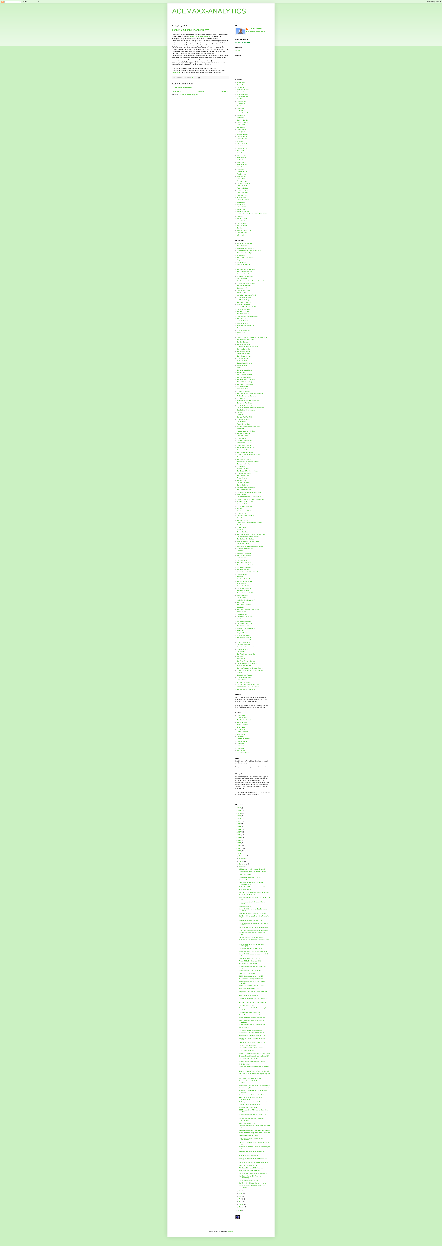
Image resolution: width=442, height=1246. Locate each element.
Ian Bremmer (241, 115)
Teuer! (239, 328)
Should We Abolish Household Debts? (249, 400)
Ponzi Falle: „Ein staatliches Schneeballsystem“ (253, 930)
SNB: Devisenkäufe (245, 906)
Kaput (239, 267)
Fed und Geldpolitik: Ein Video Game (250, 1030)
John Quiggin (241, 132)
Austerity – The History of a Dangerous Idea (250, 499)
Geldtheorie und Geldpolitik (245, 248)
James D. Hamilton (243, 120)
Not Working (241, 398)
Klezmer (239, 673)
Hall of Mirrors (241, 494)
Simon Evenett (241, 209)
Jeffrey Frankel (241, 129)
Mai (240, 1196)
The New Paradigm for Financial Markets (250, 668)
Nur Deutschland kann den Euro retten (249, 492)
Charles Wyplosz (242, 96)
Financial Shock (242, 614)
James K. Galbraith (243, 122)
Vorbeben (240, 656)
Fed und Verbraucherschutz (247, 1045)
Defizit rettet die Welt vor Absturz (249, 895)
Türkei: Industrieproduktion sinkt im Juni (251, 1095)
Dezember (242, 856)
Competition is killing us (244, 363)
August (241, 867)
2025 (239, 810)
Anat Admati (241, 82)
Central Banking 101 (243, 330)
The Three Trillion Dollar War (246, 661)
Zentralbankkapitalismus (244, 370)
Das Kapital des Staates (244, 511)
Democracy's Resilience (244, 274)
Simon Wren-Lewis (243, 211)
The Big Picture (242, 722)
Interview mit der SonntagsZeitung (199, 36)
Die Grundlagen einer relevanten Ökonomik (250, 281)
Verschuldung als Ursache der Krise (250, 877)
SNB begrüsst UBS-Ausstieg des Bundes (251, 986)
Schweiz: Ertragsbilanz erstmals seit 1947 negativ (254, 1053)
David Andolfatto (242, 101)
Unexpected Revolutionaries (246, 283)
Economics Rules (242, 485)
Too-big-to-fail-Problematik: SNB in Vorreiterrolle (254, 1162)
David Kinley (241, 103)
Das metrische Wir (243, 450)
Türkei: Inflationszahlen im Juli (248, 1180)
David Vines (241, 106)
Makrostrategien (242, 574)
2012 (239, 845)
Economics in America (244, 297)
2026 (239, 808)
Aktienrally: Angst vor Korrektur (248, 1107)
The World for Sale (243, 314)
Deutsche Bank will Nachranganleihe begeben (253, 927)
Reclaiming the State (243, 424)
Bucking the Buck (242, 323)
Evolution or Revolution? (245, 403)
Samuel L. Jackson (243, 200)
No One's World (242, 527)
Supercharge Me (242, 288)
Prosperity (240, 415)
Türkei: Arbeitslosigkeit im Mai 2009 (250, 1012)
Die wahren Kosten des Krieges (247, 647)
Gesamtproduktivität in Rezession (249, 958)
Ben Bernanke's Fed (243, 642)
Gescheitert (176, 72)
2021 (239, 821)
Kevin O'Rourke (242, 139)
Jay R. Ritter (241, 127)
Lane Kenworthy (242, 143)
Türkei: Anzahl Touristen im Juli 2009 (250, 948)
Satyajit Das (241, 202)
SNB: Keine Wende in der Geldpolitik (250, 920)
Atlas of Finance (242, 278)
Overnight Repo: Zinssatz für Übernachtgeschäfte (254, 1056)
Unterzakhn (240, 551)
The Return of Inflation (244, 285)
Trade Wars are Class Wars (245, 384)
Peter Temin (241, 178)
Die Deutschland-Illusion (245, 506)
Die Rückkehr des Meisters (245, 579)
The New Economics (243, 349)
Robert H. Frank (242, 186)
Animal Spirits (241, 612)
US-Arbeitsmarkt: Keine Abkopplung (250, 970)
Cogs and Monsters (243, 358)
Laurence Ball (241, 146)
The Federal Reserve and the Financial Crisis (251, 534)
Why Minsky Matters (243, 483)
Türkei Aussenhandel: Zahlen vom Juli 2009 (252, 872)
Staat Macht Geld (242, 321)
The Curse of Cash (243, 476)
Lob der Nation (241, 422)
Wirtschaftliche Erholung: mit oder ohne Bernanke (254, 1133)
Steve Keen (240, 216)
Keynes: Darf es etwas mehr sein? (249, 1015)
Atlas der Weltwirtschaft (244, 375)
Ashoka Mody (241, 87)
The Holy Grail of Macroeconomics (248, 609)
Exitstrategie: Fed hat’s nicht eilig (249, 988)
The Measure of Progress (245, 257)
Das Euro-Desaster (243, 436)
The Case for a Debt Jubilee (246, 269)
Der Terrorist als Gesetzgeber (246, 654)
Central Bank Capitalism (244, 290)
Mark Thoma (241, 153)
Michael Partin (241, 157)
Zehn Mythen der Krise (244, 555)
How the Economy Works (245, 501)
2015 (239, 837)
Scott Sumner (241, 207)
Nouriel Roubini (242, 741)
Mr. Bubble (240, 630)
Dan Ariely (240, 99)
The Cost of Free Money (244, 382)
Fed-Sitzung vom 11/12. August (248, 1059)
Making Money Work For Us (245, 325)
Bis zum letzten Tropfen (244, 675)
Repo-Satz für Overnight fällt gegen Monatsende (254, 892)
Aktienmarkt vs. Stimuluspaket (248, 963)
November (242, 858)
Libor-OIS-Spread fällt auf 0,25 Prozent (251, 1048)
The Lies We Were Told (244, 417)
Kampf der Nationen (243, 354)
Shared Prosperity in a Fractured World (249, 250)
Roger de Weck (242, 195)
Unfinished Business (243, 419)
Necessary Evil (241, 438)
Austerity (240, 529)
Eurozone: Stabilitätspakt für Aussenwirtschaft (253, 1002)
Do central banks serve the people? (248, 346)
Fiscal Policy (241, 332)
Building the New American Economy (248, 426)
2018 (239, 829)
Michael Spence (242, 164)
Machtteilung (241, 658)
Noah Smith (240, 748)
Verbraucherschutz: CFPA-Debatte (249, 1170)
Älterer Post (224, 91)
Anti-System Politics (243, 386)
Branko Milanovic (242, 92)
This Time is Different (243, 590)
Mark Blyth (240, 150)
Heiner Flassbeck (242, 113)
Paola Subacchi (242, 171)
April (240, 1199)
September (242, 864)
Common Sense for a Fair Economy (248, 687)
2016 (239, 835)
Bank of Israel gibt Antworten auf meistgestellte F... (254, 1085)
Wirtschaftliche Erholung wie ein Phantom (252, 1018)
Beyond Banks (241, 262)
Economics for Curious (244, 504)
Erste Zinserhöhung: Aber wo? (248, 995)
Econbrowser (241, 729)
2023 (239, 816)
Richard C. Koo (242, 181)
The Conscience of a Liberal (246, 689)
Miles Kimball (241, 167)
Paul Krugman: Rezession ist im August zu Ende (254, 1102)
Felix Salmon (241, 746)
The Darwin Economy (244, 562)
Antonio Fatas (241, 85)
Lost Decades (241, 558)
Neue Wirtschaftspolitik (244, 665)
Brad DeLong (241, 727)
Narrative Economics (243, 391)
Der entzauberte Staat (244, 356)
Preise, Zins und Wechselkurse (246, 396)
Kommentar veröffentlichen (183, 87)
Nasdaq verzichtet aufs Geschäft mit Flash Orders (254, 1130)
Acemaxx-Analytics (255, 29)
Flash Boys (240, 518)
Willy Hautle (241, 235)
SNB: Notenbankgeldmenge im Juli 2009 (251, 976)
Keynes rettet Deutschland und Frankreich (252, 1025)
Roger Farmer (241, 197)
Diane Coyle (241, 110)
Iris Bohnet (240, 118)
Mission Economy (242, 365)
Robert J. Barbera (242, 188)
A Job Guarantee (242, 361)
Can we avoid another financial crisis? (249, 454)
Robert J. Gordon (242, 190)
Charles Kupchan (242, 94)
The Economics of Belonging (246, 379)
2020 (239, 824)
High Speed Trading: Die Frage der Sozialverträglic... (250, 1176)
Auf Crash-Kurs (242, 560)
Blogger (230, 1231)
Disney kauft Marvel (245, 874)
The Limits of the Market (244, 464)
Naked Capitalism (242, 725)
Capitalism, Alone (242, 389)
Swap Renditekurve (245, 889)
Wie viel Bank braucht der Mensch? (248, 537)
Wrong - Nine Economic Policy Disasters (249, 522)
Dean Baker (241, 108)
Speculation (241, 466)
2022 (239, 819)
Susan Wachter (242, 221)
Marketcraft (240, 429)
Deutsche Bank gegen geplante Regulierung (253, 1173)
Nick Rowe (240, 169)
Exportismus (241, 372)
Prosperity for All (242, 478)
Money (239, 335)
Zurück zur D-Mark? (243, 544)
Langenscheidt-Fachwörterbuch (247, 663)
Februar (241, 1204)
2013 (239, 843)
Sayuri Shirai (241, 204)
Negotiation (240, 260)
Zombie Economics (243, 569)
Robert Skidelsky (242, 193)
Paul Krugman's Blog (243, 739)
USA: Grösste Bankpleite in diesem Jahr (251, 1033)
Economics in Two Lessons (245, 405)
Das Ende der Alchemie (244, 440)
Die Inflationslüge (242, 532)
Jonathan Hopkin (242, 134)
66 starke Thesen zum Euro (245, 515)
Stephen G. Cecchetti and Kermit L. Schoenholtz (252, 214)
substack (238, 50)
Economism (240, 457)
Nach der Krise (241, 583)
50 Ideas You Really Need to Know (248, 462)
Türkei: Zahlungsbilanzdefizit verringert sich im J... (254, 1088)
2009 (239, 853)
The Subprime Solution (244, 637)
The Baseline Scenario (244, 720)
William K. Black (242, 232)
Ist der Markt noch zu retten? (246, 600)
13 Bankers (240, 576)
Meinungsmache (242, 595)
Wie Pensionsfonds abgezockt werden (251, 979)
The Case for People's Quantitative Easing (250, 393)
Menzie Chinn (241, 155)
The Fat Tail (240, 602)
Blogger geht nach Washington (248, 1155)
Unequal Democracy (243, 635)
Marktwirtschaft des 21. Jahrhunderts (248, 572)
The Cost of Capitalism (244, 605)
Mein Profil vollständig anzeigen (256, 32)
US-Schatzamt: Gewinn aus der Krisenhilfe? (252, 869)
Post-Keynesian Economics (245, 276)
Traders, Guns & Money (244, 581)
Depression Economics (244, 616)
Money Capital (241, 292)
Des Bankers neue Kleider (245, 525)
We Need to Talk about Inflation (247, 307)
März (241, 1201)
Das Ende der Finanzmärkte (246, 628)
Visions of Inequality (243, 304)
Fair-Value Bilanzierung (246, 1005)
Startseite (201, 91)
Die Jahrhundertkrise (243, 586)
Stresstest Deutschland (244, 553)
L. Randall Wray (242, 141)
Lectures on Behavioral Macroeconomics (250, 546)
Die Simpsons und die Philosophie (248, 684)
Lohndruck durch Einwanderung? (190, 30)
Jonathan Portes (242, 136)
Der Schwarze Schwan (244, 567)
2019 (239, 827)
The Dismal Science (243, 626)
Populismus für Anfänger (244, 445)
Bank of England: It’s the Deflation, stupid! (252, 1061)
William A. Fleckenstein (244, 230)
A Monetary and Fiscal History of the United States (252, 337)
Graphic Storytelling (243, 633)
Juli (240, 1191)
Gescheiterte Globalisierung (246, 410)
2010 (239, 851)
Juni (240, 1193)
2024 (239, 813)
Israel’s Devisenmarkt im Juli (248, 1165)
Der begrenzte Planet (243, 377)
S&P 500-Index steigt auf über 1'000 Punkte (252, 1183)
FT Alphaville (241, 715)
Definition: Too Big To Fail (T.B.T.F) (249, 973)
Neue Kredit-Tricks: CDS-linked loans (250, 1078)
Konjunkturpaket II (244, 1064)
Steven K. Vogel (242, 218)
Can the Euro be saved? (244, 443)
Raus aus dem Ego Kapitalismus (247, 316)
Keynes (239, 508)
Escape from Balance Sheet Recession (249, 497)
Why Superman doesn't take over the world (250, 408)
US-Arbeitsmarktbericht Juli (247, 1123)
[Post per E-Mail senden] (198, 77)
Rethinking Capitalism (244, 473)
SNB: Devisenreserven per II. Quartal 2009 (252, 1035)
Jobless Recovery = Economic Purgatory (251, 937)
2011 (239, 848)
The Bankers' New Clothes (245, 539)
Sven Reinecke (242, 223)
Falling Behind (241, 680)
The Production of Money (245, 452)
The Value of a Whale (243, 344)
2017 (239, 832)
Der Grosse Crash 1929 (244, 623)
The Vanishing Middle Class (246, 447)
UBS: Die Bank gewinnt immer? (249, 1135)
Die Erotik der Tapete (243, 682)
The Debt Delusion (243, 342)
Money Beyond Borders (244, 243)
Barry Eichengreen (243, 89)
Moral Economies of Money (245, 339)
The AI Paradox (242, 246)
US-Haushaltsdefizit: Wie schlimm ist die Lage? (253, 951)
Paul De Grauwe (242, 174)
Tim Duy (239, 228)
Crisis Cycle (241, 255)
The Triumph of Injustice (244, 271)
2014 (239, 840)
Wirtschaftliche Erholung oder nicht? (250, 961)
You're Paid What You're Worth (246, 295)
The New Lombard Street (245, 565)
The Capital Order (242, 318)
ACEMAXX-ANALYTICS (209, 11)
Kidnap (239, 412)
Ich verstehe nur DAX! (244, 640)
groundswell (241, 651)
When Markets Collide (244, 644)
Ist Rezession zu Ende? (246, 1050)
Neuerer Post (177, 91)
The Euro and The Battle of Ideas (247, 471)
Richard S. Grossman (243, 183)
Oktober (241, 861)
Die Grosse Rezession (244, 588)
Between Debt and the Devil (246, 487)
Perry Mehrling (241, 176)
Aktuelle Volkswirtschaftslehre (246, 593)
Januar (241, 1207)
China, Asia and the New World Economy (250, 670)
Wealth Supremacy (243, 300)
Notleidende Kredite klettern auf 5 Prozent (252, 1042)
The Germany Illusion (243, 433)
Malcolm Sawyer (242, 148)
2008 (239, 1210)
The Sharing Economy (244, 459)
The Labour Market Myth (244, 253)
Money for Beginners (243, 309)
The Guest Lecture (243, 311)
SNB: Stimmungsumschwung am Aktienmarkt (253, 913)
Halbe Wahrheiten (243, 649)
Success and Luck (243, 469)
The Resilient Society (243, 351)
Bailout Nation (241, 597)
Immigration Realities (243, 264)
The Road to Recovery (244, 520)
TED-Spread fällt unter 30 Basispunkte (251, 1168)
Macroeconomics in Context (245, 431)
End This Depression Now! (245, 548)
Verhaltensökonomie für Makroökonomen (252, 880)
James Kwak (241, 125)
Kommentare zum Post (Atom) (189, 95)
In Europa (240, 619)
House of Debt (241, 513)
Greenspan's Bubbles (244, 677)
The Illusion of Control (244, 302)
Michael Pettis (241, 160)
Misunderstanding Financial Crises (248, 541)
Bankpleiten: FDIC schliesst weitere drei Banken (254, 887)
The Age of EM (241, 480)
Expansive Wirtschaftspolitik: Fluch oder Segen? (254, 1071)
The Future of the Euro (244, 490)
